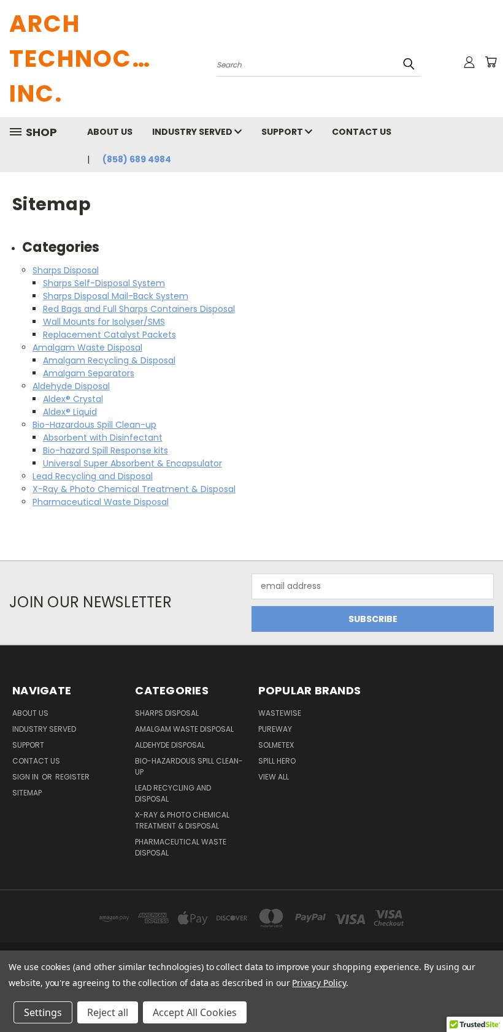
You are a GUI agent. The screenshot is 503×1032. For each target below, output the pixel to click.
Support (283, 132)
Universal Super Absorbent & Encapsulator (132, 463)
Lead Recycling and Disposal (93, 476)
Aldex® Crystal (73, 399)
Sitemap (27, 792)
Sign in (26, 777)
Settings (43, 1012)
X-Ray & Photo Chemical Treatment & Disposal (134, 489)
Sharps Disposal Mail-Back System (115, 296)
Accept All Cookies (195, 1012)
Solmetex (276, 745)
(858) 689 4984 (136, 159)
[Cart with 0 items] (491, 62)
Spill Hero (277, 761)
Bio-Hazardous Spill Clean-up (94, 425)
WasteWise (279, 713)
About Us (109, 132)
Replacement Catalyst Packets (109, 334)
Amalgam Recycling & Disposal (109, 360)
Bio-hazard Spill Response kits (105, 450)
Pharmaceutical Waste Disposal (101, 502)
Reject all (107, 1012)
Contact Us (361, 132)
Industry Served (193, 132)
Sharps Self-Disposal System (104, 283)
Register (72, 777)
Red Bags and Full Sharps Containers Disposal (139, 309)
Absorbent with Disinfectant (103, 437)
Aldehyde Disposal (71, 386)
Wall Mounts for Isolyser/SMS (104, 322)
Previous (484, 994)
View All (273, 777)
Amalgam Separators (88, 373)
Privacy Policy (318, 982)
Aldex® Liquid (70, 412)
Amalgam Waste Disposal (87, 347)
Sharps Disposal (66, 270)
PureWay (275, 729)
